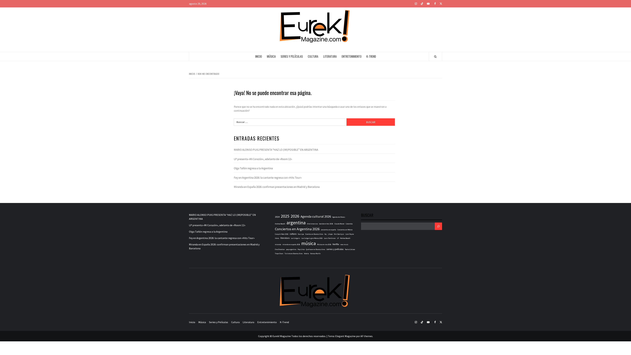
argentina (296, 223)
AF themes (367, 336)
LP (338, 238)
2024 (277, 216)
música (308, 243)
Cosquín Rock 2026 (281, 234)
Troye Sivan (279, 253)
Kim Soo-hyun (339, 234)
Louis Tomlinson (330, 238)
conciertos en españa (328, 230)
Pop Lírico (301, 249)
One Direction (280, 249)
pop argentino (291, 249)
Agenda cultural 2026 (316, 216)
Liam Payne (349, 234)
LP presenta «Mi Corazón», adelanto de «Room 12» (263, 159)
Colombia (349, 224)
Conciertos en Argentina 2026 (297, 229)
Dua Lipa (301, 234)
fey (326, 234)
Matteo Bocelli (345, 238)
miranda (278, 244)
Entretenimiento (352, 56)
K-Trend (371, 56)
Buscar (367, 215)
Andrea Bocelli (280, 224)
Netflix (336, 244)
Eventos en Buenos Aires (314, 234)
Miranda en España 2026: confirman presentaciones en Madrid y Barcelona (277, 187)
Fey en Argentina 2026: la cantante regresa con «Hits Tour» (268, 177)
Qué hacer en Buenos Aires (315, 249)
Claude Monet (339, 224)
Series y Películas (292, 56)
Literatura (330, 56)
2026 (295, 216)
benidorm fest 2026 (326, 224)
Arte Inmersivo (312, 224)
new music (344, 244)
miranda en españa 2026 (291, 244)
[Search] (435, 57)
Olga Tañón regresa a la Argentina (253, 168)
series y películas (335, 249)
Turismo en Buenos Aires (294, 253)
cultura (293, 233)
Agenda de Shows (338, 217)
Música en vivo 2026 (324, 244)
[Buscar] (438, 226)
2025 (285, 216)
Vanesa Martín (315, 253)
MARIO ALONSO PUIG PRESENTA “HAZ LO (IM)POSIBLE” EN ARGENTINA (276, 150)
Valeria (306, 253)
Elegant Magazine (345, 336)
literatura (285, 238)
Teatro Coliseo (350, 249)
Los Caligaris (295, 238)
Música (271, 56)
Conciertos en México (344, 230)
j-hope (330, 234)
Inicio (258, 56)
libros (277, 238)
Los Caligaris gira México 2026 (312, 238)
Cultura (313, 56)
